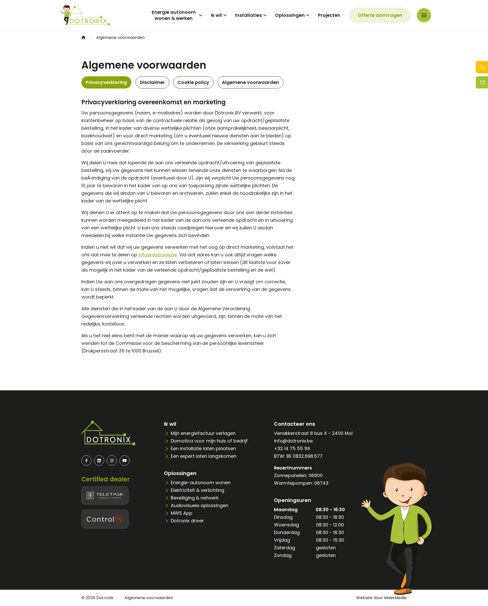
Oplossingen (290, 15)
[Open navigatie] (424, 15)
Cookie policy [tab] (193, 82)
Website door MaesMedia (381, 598)
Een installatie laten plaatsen (203, 448)
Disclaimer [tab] (152, 82)
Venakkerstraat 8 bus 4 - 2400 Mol (313, 433)
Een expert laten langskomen (203, 456)
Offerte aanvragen (380, 15)
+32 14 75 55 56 (292, 448)
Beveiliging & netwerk (195, 498)
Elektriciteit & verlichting (197, 490)
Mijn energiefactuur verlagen (203, 433)
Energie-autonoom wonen (201, 482)
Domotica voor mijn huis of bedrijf (209, 441)
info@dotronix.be (158, 255)
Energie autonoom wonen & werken (174, 15)
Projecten (329, 15)
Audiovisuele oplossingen (199, 505)
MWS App (181, 513)
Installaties (248, 15)
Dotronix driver (187, 521)
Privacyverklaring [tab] (106, 82)
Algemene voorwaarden (149, 598)
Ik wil (216, 15)
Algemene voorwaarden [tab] (250, 82)
